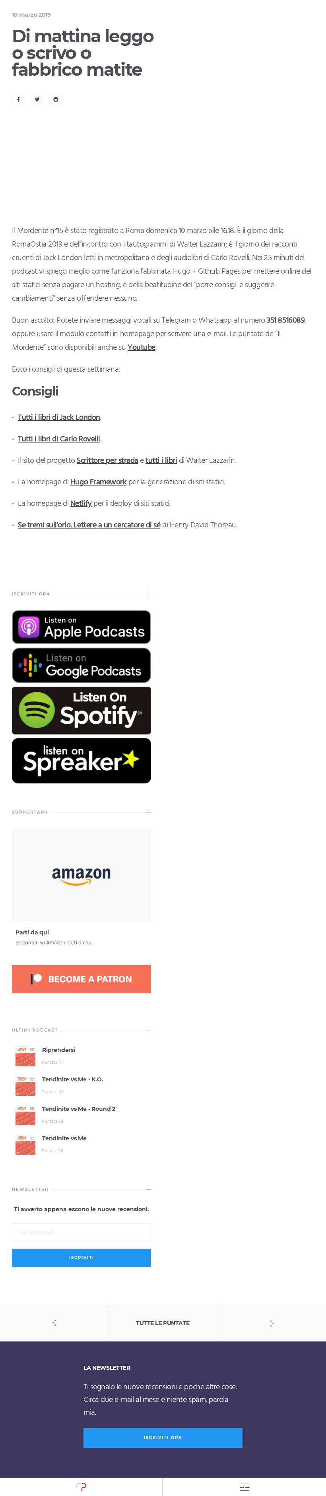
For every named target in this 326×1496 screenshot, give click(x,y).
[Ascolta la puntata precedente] (54, 1323)
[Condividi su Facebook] (18, 100)
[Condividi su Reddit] (56, 100)
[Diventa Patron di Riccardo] (81, 992)
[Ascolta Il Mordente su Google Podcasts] (81, 681)
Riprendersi (58, 1049)
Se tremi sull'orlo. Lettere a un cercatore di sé (89, 525)
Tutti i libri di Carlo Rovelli (59, 439)
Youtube (141, 347)
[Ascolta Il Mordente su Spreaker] (81, 781)
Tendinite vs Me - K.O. (72, 1079)
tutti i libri (161, 460)
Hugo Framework (98, 482)
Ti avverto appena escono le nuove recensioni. (81, 1209)
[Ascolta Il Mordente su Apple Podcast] (81, 642)
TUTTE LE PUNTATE (162, 1323)
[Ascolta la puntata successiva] (271, 1323)
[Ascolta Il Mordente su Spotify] (81, 732)
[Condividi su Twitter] (37, 100)
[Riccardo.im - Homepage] (81, 1487)
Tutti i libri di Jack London (59, 417)
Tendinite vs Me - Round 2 (78, 1108)
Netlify (81, 503)
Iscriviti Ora (163, 1437)
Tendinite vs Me (64, 1138)
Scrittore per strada (107, 460)
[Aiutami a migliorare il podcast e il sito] (81, 919)
